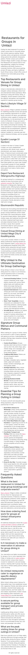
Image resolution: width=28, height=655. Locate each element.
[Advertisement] (14, 21)
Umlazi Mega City (20, 243)
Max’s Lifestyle (5, 109)
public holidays (20, 558)
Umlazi (6, 3)
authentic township (6, 183)
